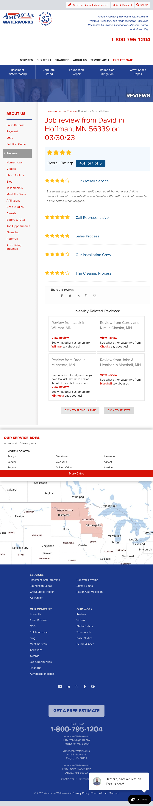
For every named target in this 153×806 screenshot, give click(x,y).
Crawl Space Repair (138, 72)
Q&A (10, 137)
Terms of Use (99, 793)
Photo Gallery (15, 175)
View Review (60, 338)
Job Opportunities (18, 226)
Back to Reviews (119, 410)
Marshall (106, 383)
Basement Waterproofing (17, 72)
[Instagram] (76, 686)
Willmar (56, 346)
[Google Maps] (93, 686)
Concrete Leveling (87, 580)
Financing (13, 232)
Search (144, 5)
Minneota (57, 395)
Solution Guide (16, 144)
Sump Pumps (84, 586)
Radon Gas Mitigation (107, 72)
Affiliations (13, 200)
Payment (12, 131)
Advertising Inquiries (14, 246)
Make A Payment (122, 5)
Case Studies (15, 207)
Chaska (105, 346)
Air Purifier (36, 598)
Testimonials (15, 188)
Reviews (12, 153)
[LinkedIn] (68, 686)
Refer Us (12, 238)
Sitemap (114, 793)
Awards (11, 213)
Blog (10, 181)
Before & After (16, 219)
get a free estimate (76, 710)
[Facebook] (84, 686)
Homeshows (15, 162)
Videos (11, 168)
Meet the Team (16, 194)
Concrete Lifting (49, 72)
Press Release (16, 125)
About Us (16, 114)
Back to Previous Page (80, 410)
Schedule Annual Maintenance (90, 5)
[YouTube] (60, 686)
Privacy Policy (81, 793)
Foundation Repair (76, 72)
